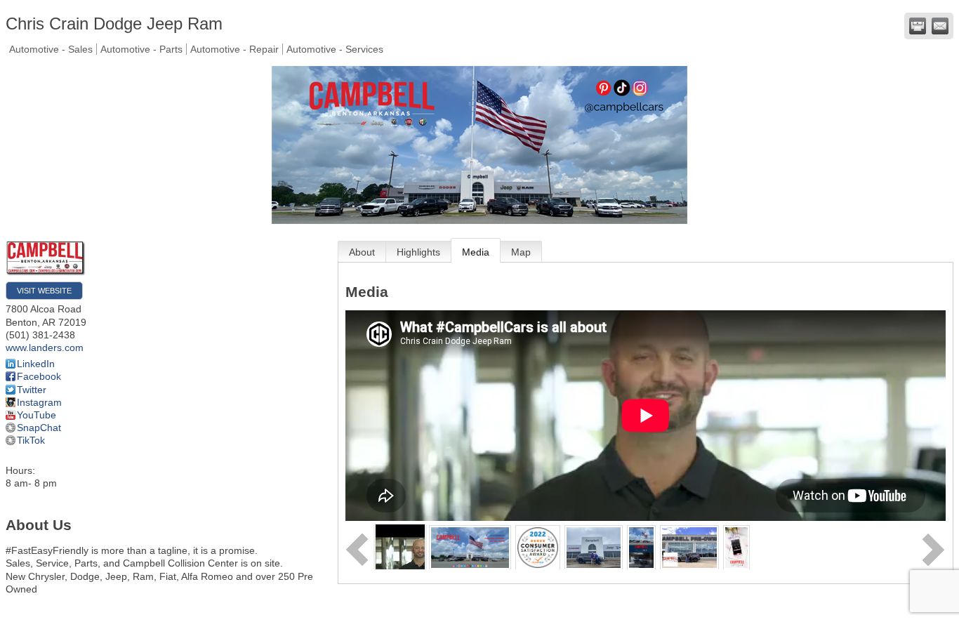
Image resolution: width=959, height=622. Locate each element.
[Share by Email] (940, 26)
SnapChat (39, 427)
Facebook (39, 376)
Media (475, 252)
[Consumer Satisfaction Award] (537, 546)
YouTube (36, 415)
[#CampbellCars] (470, 546)
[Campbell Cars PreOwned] (689, 546)
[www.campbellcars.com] (736, 546)
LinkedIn (36, 363)
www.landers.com (45, 347)
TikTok (31, 440)
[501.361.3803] (641, 546)
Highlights (418, 252)
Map (521, 252)
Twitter (31, 389)
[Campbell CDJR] (593, 546)
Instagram (39, 402)
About (362, 252)
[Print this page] (917, 26)
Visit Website (44, 290)
